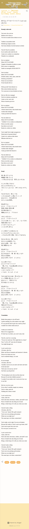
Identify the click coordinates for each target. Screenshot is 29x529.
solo (18, 462)
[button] (27, 11)
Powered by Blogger (15, 522)
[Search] (27, 3)
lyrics (13, 462)
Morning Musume (7, 25)
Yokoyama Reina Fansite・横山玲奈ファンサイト (14, 4)
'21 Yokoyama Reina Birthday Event (16, 25)
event (6, 462)
